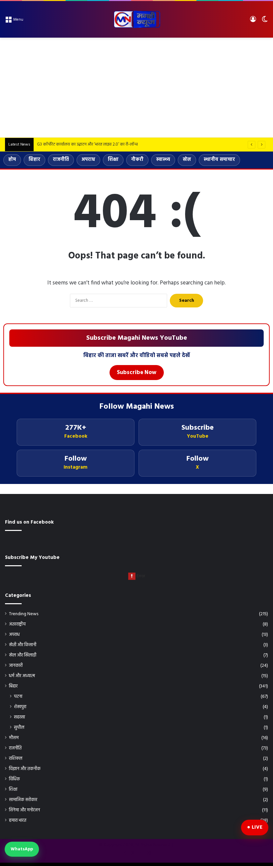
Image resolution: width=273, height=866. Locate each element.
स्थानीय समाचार (219, 160)
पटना (18, 696)
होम (12, 160)
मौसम (14, 737)
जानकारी (16, 665)
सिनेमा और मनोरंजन (24, 810)
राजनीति (61, 160)
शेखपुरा (20, 706)
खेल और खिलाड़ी (22, 655)
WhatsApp (22, 849)
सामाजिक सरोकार (23, 799)
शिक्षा (113, 160)
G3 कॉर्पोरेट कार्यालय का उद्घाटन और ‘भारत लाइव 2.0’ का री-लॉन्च (87, 144)
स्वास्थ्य (163, 160)
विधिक (14, 779)
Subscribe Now (136, 372)
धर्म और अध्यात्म (22, 675)
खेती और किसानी (22, 645)
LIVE (257, 827)
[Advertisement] (136, 87)
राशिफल (15, 758)
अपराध (88, 160)
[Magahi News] (136, 19)
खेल (187, 160)
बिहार (34, 160)
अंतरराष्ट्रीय (17, 624)
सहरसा (19, 717)
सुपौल (19, 727)
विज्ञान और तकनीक (25, 768)
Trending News (23, 614)
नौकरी (137, 160)
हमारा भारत (17, 820)
